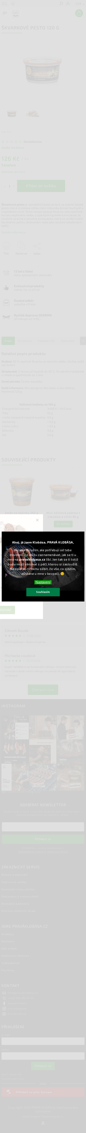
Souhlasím (43, 592)
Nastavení (43, 582)
